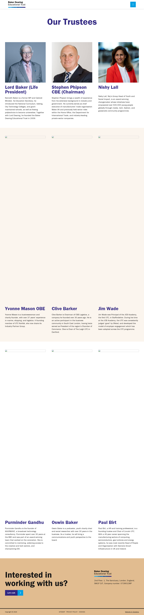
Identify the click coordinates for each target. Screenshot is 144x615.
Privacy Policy (72, 612)
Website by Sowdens (132, 612)
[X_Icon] (105, 591)
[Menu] (133, 4)
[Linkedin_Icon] (97, 591)
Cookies (82, 612)
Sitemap (62, 612)
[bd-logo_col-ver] (16, 4)
